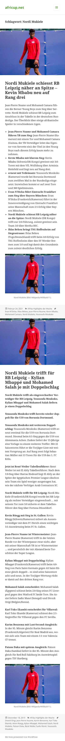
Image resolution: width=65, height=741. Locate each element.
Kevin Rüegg (17, 723)
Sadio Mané (41, 726)
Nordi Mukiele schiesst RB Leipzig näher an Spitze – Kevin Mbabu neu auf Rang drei (32, 90)
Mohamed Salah (45, 723)
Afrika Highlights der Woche (40, 308)
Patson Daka (18, 726)
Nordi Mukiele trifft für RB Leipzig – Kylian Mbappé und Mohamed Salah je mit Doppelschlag (32, 380)
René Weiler (30, 726)
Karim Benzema (41, 720)
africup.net (14, 7)
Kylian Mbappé (30, 723)
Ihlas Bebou (23, 311)
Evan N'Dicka (11, 311)
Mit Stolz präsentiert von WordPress (21, 737)
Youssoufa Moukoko (44, 314)
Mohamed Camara (13, 314)
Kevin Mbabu (52, 311)
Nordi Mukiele (29, 314)
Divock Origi (10, 720)
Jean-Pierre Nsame (37, 311)
